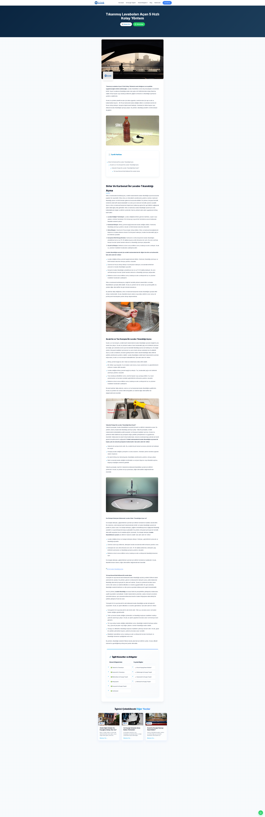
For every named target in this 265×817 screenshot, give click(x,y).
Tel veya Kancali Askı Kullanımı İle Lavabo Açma (127, 171)
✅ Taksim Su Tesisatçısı (117, 667)
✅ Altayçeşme (115, 681)
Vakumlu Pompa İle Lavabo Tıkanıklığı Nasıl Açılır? (125, 168)
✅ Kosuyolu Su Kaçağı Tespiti (118, 686)
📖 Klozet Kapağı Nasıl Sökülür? (143, 667)
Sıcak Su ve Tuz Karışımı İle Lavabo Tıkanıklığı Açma (124, 165)
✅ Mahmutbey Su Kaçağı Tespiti (119, 677)
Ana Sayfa (121, 2)
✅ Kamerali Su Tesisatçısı (117, 672)
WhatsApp (140, 24)
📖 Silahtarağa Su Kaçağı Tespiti (143, 672)
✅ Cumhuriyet (114, 691)
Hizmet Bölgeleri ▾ (143, 2)
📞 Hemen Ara (126, 24)
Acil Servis (167, 2)
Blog (151, 2)
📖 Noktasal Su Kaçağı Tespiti (143, 681)
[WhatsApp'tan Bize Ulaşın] (260, 812)
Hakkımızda (157, 2)
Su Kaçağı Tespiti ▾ (131, 2)
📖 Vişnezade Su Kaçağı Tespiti (143, 677)
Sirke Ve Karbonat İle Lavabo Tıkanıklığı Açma (120, 162)
